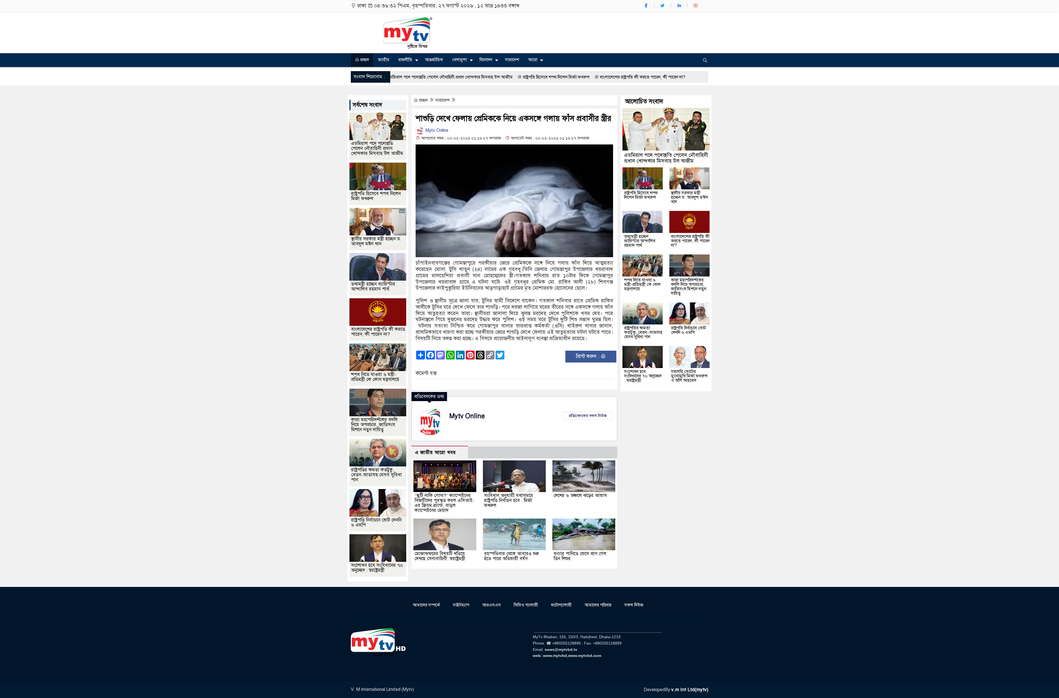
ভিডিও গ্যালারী (526, 605)
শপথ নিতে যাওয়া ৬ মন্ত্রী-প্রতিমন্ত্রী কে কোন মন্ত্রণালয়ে (375, 377)
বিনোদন (486, 60)
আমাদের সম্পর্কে (426, 605)
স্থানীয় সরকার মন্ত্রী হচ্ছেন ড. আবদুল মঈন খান (376, 241)
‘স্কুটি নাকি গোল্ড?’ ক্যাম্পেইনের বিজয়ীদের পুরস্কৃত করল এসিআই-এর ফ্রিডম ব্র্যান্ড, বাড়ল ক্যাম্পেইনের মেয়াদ (444, 503)
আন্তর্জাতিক (434, 60)
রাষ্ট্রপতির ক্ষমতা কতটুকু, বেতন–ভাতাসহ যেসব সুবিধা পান (376, 475)
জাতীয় (383, 60)
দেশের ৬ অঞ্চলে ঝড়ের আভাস (580, 495)
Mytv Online (436, 130)
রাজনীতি (405, 60)
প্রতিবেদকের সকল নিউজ (588, 415)
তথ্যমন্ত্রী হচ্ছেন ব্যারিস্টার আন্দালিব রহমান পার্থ (373, 286)
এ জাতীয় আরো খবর (435, 452)
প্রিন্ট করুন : (588, 356)
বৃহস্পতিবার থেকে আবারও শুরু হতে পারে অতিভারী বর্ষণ (511, 556)
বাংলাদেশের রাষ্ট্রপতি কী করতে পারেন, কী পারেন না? (574, 77)
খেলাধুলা (459, 60)
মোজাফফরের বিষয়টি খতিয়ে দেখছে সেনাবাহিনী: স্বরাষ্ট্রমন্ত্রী (439, 556)
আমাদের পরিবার (598, 605)
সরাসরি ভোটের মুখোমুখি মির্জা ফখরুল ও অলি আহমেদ (689, 376)
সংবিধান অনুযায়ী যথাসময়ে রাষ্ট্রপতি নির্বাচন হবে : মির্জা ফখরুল (508, 500)
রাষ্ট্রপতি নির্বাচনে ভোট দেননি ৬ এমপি (376, 522)
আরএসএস (491, 605)
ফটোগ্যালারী (561, 605)
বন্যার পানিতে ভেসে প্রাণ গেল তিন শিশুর (579, 556)
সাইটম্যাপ (461, 605)
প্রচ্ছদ (364, 60)
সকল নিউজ (633, 605)
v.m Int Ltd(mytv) (689, 689)
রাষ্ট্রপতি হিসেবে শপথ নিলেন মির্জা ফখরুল (488, 77)
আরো (532, 60)
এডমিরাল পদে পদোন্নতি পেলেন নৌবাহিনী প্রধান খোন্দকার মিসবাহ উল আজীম (377, 148)
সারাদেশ (512, 60)
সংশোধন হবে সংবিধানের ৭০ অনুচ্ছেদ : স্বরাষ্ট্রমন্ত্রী (377, 567)
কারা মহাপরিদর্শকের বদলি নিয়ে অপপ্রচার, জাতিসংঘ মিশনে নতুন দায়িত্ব (374, 425)
